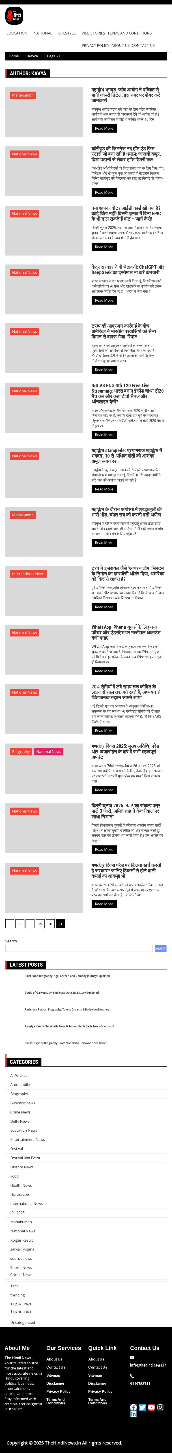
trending (17, 1295)
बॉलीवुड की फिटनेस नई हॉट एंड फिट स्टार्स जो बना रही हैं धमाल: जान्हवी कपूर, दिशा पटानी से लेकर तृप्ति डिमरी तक (126, 154)
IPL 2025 (17, 1212)
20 (50, 924)
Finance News (21, 1167)
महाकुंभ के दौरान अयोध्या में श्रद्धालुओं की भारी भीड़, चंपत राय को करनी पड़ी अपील (127, 512)
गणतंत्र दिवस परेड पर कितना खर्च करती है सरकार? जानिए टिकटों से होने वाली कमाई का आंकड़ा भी (126, 870)
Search (11, 941)
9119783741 (140, 1383)
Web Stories (93, 33)
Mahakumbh (23, 95)
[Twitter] (142, 1407)
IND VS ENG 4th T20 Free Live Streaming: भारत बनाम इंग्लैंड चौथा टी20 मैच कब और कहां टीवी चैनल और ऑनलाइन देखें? (128, 394)
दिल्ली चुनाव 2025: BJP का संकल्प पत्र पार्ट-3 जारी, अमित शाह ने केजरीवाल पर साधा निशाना (126, 811)
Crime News (20, 1112)
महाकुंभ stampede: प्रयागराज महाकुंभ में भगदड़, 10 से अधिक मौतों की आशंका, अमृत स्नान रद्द (127, 456)
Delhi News (19, 1121)
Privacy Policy (95, 45)
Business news (22, 1102)
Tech (14, 1285)
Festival (16, 1148)
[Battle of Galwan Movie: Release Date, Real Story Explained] (13, 999)
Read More (104, 128)
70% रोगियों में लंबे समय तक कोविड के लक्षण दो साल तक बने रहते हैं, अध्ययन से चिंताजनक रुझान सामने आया (126, 692)
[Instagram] (160, 1407)
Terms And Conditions (129, 33)
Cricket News (21, 1274)
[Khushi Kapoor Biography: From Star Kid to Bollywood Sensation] (13, 1049)
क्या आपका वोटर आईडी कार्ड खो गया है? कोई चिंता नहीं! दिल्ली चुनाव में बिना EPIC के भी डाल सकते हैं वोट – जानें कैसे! (126, 213)
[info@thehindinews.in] (132, 1357)
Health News (21, 1185)
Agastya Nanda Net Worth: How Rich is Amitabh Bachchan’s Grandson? (69, 1026)
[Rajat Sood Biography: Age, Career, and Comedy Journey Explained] (13, 982)
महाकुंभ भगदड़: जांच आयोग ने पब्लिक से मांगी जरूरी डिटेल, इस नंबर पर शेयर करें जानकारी (126, 95)
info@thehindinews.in (148, 1365)
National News (24, 154)
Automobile (20, 1084)
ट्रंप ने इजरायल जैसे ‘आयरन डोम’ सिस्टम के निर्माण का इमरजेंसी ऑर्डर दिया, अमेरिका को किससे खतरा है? (128, 573)
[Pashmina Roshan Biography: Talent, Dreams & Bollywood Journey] (13, 1016)
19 (40, 924)
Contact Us (143, 45)
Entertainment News (27, 1139)
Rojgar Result (21, 1240)
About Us (121, 45)
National (43, 33)
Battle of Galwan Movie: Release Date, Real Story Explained (62, 993)
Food (14, 1176)
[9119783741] (132, 1376)
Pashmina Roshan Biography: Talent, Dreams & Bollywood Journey (67, 1009)
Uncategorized (22, 1322)
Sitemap (53, 1375)
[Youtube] (151, 1407)
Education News (23, 1130)
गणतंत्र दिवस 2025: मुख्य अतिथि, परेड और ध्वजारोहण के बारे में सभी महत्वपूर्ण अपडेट (125, 751)
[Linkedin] (133, 1414)
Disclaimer (55, 1383)
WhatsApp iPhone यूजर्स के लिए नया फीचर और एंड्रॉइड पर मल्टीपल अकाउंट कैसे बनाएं (126, 632)
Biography (21, 751)
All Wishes (18, 1075)
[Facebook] (133, 1407)
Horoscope (19, 1194)
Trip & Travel (21, 1304)
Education (17, 33)
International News (28, 573)
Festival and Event (25, 1157)
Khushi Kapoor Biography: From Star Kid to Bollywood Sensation (65, 1043)
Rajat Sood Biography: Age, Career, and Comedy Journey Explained (67, 976)
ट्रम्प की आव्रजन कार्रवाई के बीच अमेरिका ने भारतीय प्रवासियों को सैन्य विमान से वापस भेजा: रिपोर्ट (124, 331)
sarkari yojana (22, 1249)
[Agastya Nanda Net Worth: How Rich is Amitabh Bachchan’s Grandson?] (13, 1032)
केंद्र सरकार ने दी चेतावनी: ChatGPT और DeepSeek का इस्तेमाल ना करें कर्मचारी (128, 269)
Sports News (21, 1267)
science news (21, 1258)
